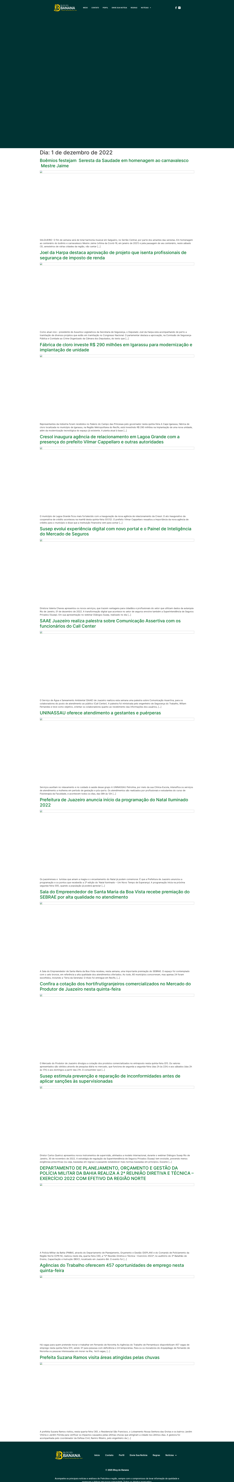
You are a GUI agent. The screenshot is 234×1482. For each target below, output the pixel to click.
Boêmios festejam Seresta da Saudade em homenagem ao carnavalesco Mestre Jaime (114, 163)
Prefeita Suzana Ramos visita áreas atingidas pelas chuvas (100, 1357)
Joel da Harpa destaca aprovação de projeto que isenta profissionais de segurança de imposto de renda (113, 255)
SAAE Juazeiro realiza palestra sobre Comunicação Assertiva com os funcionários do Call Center (110, 623)
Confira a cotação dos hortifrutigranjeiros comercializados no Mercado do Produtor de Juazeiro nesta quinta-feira (115, 986)
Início (85, 8)
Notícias (145, 8)
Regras (134, 8)
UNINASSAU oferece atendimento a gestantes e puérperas (100, 712)
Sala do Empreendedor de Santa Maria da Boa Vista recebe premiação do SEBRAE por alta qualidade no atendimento (115, 894)
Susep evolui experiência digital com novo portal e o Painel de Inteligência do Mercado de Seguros (115, 531)
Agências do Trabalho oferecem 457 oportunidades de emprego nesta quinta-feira (112, 1268)
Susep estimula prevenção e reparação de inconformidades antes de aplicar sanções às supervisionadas (110, 1078)
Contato (95, 8)
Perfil (105, 8)
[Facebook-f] (176, 8)
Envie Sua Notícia (119, 8)
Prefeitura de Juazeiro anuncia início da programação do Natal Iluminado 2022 (114, 802)
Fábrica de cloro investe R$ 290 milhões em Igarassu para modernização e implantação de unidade (116, 347)
